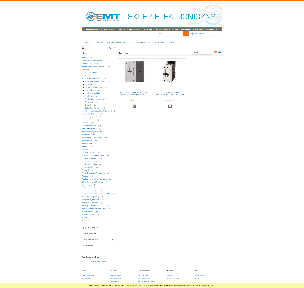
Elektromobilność (88, 120)
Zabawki (85, 58)
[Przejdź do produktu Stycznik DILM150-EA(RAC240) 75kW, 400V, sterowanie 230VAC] (134, 75)
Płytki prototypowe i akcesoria (93, 155)
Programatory (87, 161)
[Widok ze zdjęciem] (215, 52)
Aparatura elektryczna (90, 72)
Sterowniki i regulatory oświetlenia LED (96, 194)
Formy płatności (143, 275)
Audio (84, 75)
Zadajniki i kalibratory (93, 108)
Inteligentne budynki (89, 129)
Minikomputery (87, 140)
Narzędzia (85, 149)
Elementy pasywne (89, 126)
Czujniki (85, 123)
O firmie (196, 278)
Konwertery (86, 135)
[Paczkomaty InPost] (98, 261)
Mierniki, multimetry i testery (92, 137)
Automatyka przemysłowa (91, 78)
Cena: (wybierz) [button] (88, 245)
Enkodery (88, 84)
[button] (134, 106)
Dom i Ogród (86, 185)
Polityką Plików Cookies (139, 285)
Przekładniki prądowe (93, 93)
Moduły (85, 146)
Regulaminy (170, 275)
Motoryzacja (86, 188)
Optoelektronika (88, 152)
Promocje (85, 220)
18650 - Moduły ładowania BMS (93, 66)
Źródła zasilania (88, 214)
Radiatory (85, 176)
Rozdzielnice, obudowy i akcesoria (94, 179)
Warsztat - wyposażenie (91, 200)
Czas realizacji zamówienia (146, 281)
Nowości (85, 217)
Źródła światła (87, 211)
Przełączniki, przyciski (93, 99)
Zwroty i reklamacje (88, 275)
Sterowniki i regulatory (90, 191)
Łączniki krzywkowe (92, 90)
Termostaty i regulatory (90, 197)
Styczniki (88, 105)
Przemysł (85, 170)
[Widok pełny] (219, 52)
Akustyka (85, 69)
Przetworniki (89, 102)
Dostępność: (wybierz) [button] (90, 239)
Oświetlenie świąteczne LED (92, 61)
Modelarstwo (87, 143)
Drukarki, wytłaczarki (89, 117)
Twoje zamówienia (116, 275)
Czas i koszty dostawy (145, 278)
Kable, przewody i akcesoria (92, 132)
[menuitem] (87, 42)
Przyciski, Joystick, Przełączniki (93, 173)
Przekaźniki (89, 96)
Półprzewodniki (87, 167)
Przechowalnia (114, 281)
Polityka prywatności (172, 278)
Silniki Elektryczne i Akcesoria (92, 182)
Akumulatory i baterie (90, 64)
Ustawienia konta (115, 278)
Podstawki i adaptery (89, 158)
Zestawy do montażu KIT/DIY (93, 206)
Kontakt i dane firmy (200, 275)
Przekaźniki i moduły (89, 164)
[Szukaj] (186, 33)
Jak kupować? (86, 278)
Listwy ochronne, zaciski (94, 87)
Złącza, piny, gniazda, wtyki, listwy (94, 209)
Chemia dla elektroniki (90, 114)
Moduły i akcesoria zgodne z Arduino (95, 111)
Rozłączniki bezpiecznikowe (95, 81)
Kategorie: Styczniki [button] (89, 233)
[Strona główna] (152, 18)
